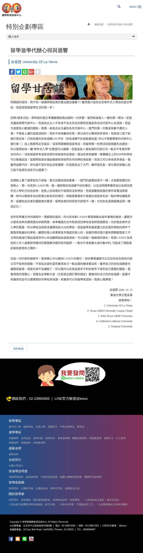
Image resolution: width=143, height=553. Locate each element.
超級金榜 (13, 454)
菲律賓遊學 (39, 442)
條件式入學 (15, 426)
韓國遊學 (26, 442)
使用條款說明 (60, 499)
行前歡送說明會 (49, 477)
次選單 (15, 36)
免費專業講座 (16, 477)
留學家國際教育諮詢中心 (11, 9)
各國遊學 (13, 438)
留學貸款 (13, 488)
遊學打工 (109, 438)
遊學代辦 (38, 438)
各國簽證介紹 (72, 488)
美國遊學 (13, 442)
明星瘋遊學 (95, 438)
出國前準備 (27, 488)
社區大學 (40, 426)
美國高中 (53, 426)
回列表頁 (18, 348)
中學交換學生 (67, 426)
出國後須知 (42, 488)
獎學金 (80, 426)
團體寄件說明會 (92, 477)
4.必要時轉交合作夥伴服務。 (114, 504)
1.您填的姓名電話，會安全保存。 (103, 499)
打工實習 (121, 438)
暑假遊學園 (64, 438)
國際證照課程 (79, 438)
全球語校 (26, 438)
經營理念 (13, 499)
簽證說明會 (32, 477)
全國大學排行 (16, 465)
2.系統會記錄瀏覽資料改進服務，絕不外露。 (33, 504)
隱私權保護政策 (41, 499)
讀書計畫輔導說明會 (71, 477)
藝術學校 (28, 426)
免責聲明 (75, 499)
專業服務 (26, 499)
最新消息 (99, 24)
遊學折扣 (50, 438)
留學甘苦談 (56, 488)
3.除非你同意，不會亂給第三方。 (78, 504)
